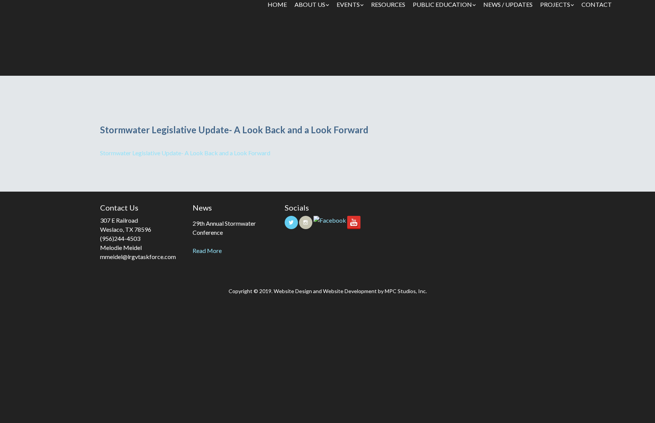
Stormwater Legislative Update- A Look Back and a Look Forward (185, 152)
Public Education (442, 4)
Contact (596, 4)
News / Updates (508, 4)
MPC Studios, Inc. (406, 291)
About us (310, 4)
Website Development (350, 291)
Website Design (293, 291)
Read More (207, 250)
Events (348, 4)
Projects (555, 4)
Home (277, 4)
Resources (388, 4)
